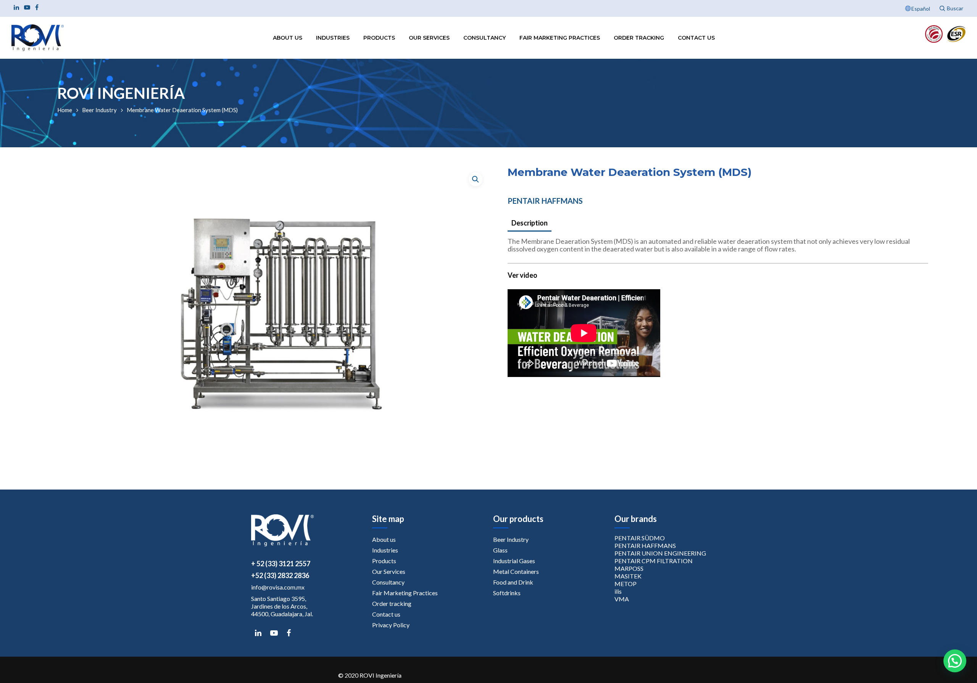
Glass (500, 550)
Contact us (696, 37)
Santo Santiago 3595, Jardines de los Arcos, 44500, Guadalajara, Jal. (282, 606)
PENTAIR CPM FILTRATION (653, 560)
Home (64, 109)
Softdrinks (507, 592)
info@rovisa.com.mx (278, 587)
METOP (625, 583)
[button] (475, 179)
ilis (618, 591)
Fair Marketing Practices (559, 37)
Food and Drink (513, 582)
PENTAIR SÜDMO (639, 537)
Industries (333, 37)
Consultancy (484, 37)
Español (920, 8)
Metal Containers (516, 571)
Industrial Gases (514, 560)
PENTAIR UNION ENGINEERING (660, 553)
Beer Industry (99, 109)
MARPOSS (628, 568)
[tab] (529, 223)
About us (287, 37)
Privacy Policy (391, 624)
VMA (621, 598)
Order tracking (639, 37)
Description (529, 223)
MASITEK (628, 576)
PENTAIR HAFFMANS (545, 200)
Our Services (429, 37)
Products (379, 37)
